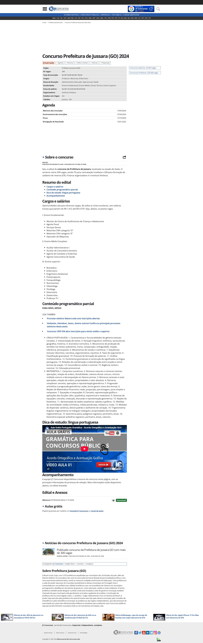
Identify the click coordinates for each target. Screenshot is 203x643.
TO (149, 18)
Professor (66, 78)
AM (68, 18)
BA (72, 18)
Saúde (95, 82)
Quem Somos (48, 633)
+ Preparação (105, 63)
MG (101, 18)
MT (94, 18)
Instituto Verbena (69, 92)
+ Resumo (69, 63)
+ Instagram (89, 564)
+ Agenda (60, 63)
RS (129, 18)
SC (139, 18)
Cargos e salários (55, 186)
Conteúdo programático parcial (62, 189)
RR (136, 18)
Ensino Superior (110, 85)
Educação (78, 82)
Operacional (88, 82)
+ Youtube (79, 564)
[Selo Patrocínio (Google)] (141, 9)
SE (146, 18)
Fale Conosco (60, 633)
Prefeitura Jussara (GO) (71, 68)
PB (109, 18)
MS (98, 18)
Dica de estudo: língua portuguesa (63, 192)
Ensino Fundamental (70, 85)
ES (83, 18)
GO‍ (86, 18)
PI (119, 18)
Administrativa (67, 82)
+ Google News (69, 564)
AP (65, 18)
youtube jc (116, 15)
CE (76, 18)
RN (125, 18)
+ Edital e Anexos (82, 63)
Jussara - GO (67, 99)
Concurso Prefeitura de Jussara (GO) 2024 (78, 22)
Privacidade (83, 633)
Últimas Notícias (71, 15)
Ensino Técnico (97, 85)
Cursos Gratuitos (131, 15)
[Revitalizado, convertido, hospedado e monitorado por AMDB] (159, 639)
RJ (122, 18)
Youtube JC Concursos (79, 511)
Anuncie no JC (72, 633)
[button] (113, 500)
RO (132, 18)
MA (90, 18)
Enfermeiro (83, 78)
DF (79, 18)
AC (58, 18)
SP (143, 18)
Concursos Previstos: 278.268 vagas (144, 73)
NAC (54, 18)
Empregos (105, 15)
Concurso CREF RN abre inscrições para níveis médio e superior (78, 331)
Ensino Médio (84, 85)
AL (62, 18)
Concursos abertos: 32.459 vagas (143, 68)
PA (106, 18)
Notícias (94, 63)
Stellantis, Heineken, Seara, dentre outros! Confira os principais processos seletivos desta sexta (83, 325)
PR (113, 18)
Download (121, 500)
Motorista (74, 78)
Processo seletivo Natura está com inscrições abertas (73, 318)
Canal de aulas (97, 511)
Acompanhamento (56, 195)
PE (116, 18)
